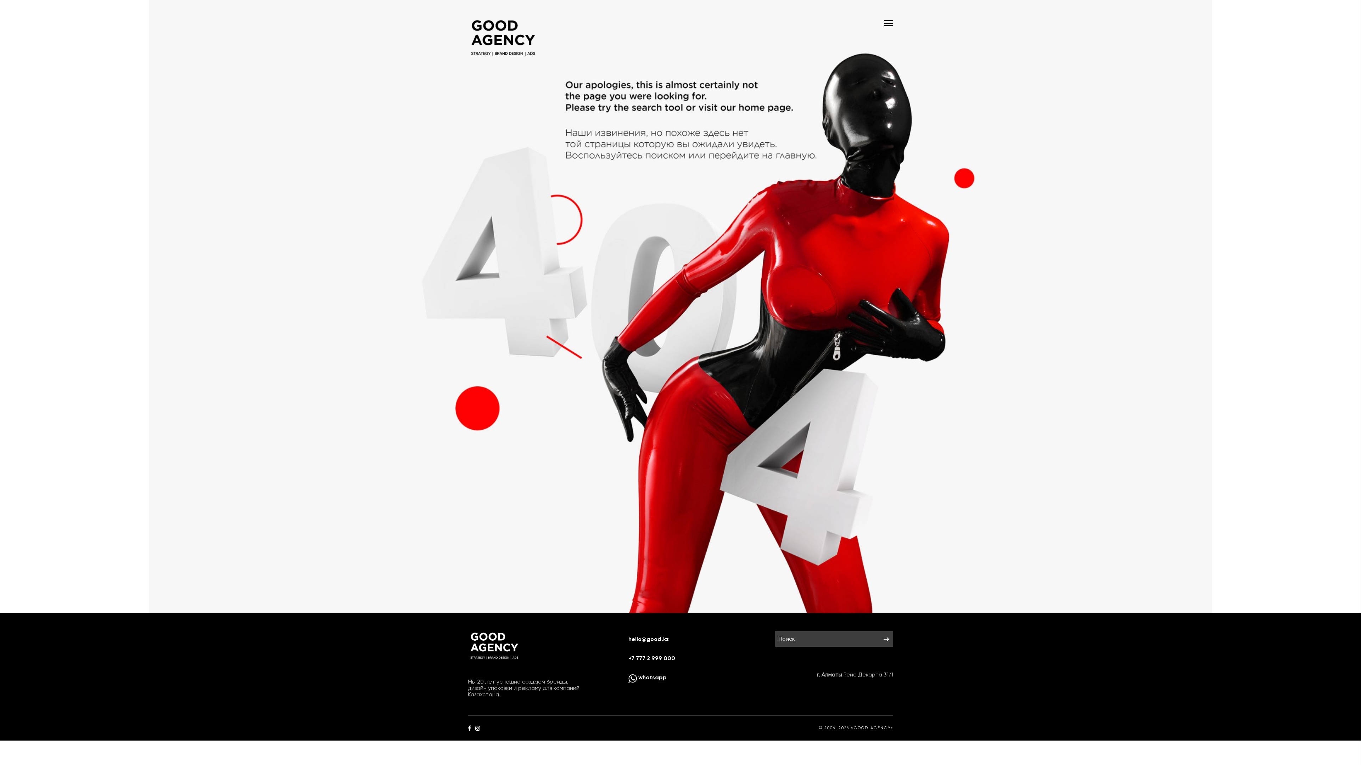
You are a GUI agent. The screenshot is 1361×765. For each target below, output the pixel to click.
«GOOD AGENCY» (872, 728)
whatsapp (652, 677)
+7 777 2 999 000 (651, 658)
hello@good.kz (648, 639)
